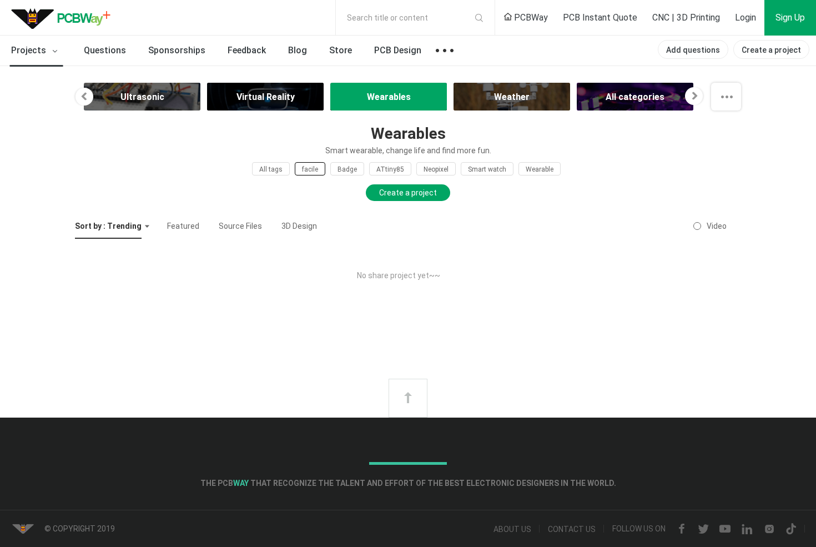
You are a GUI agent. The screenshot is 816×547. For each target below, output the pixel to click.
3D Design (299, 226)
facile (310, 169)
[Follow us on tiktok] (791, 529)
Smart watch (487, 169)
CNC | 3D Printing (686, 17)
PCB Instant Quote (600, 17)
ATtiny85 (390, 169)
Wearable (539, 169)
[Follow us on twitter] (703, 529)
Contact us (572, 529)
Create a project (771, 50)
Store (340, 50)
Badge (347, 169)
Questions (105, 50)
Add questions (693, 50)
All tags (271, 169)
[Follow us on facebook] (681, 529)
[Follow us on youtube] (725, 529)
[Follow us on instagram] (769, 529)
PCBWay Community (64, 18)
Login (745, 17)
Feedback (247, 50)
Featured (183, 226)
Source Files (240, 226)
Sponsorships (176, 50)
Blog (297, 50)
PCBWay (530, 17)
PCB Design (397, 50)
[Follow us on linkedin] (747, 529)
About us (512, 529)
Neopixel (436, 169)
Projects (29, 50)
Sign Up (790, 17)
